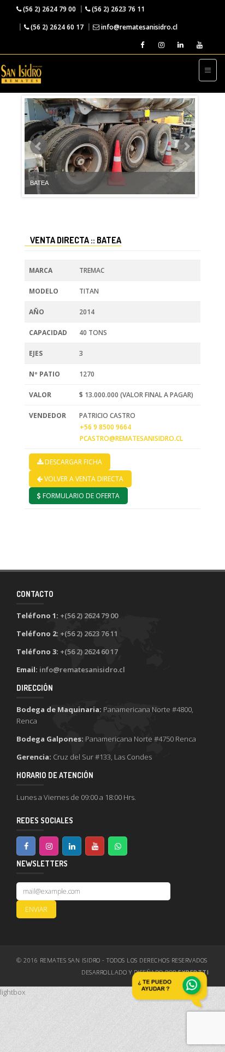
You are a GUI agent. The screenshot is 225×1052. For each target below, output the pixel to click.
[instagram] (160, 45)
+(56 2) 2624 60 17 (89, 651)
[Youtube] (199, 45)
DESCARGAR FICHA (72, 462)
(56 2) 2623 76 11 (117, 9)
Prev (39, 146)
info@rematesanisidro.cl (138, 27)
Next (186, 146)
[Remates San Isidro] (21, 74)
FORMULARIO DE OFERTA (80, 495)
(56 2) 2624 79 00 (48, 9)
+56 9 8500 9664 (105, 427)
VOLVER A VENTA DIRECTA (83, 478)
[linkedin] (180, 45)
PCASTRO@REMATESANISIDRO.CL (131, 438)
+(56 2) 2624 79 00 (89, 615)
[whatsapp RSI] (169, 989)
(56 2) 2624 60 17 (56, 27)
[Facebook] (141, 45)
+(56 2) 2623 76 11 (89, 633)
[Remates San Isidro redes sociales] (25, 846)
